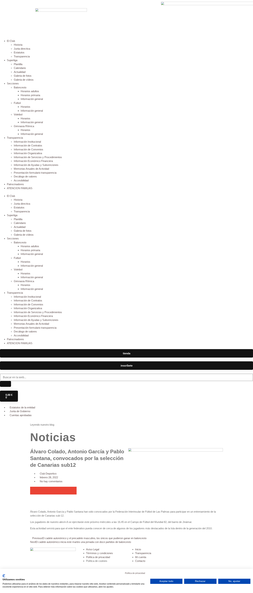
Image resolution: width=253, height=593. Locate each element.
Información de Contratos (28, 145)
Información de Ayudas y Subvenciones (36, 164)
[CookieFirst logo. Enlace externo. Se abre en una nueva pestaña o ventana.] (4, 575)
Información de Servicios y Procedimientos (38, 157)
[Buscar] (5, 384)
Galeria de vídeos (24, 79)
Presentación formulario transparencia (35, 172)
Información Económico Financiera (33, 160)
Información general (32, 98)
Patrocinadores (15, 184)
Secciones (13, 83)
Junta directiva (22, 48)
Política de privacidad (135, 573)
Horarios (25, 106)
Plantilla (18, 64)
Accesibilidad (21, 180)
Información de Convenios (28, 149)
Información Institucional (27, 141)
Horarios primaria (30, 95)
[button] (126, 192)
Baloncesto (20, 87)
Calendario (20, 67)
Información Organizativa (28, 153)
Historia (18, 44)
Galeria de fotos (22, 75)
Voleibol (18, 114)
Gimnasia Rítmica (24, 126)
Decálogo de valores (25, 176)
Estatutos (19, 52)
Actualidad (19, 71)
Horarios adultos (30, 91)
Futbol (17, 102)
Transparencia (22, 56)
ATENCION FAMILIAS (19, 188)
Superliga (12, 60)
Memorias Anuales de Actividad (31, 168)
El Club (11, 40)
